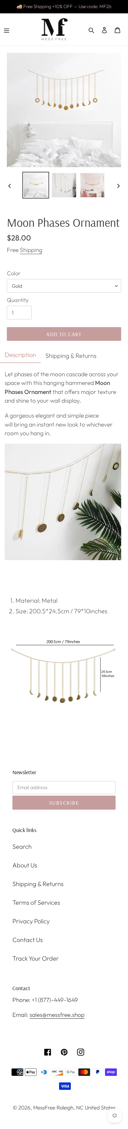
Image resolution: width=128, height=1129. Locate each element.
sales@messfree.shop (57, 1014)
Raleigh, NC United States (86, 1107)
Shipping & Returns (37, 884)
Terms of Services (36, 902)
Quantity (18, 300)
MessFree (44, 1107)
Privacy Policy (31, 921)
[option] (36, 185)
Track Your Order (35, 958)
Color (14, 273)
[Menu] (6, 29)
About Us (24, 865)
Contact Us (27, 940)
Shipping (31, 250)
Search (22, 846)
